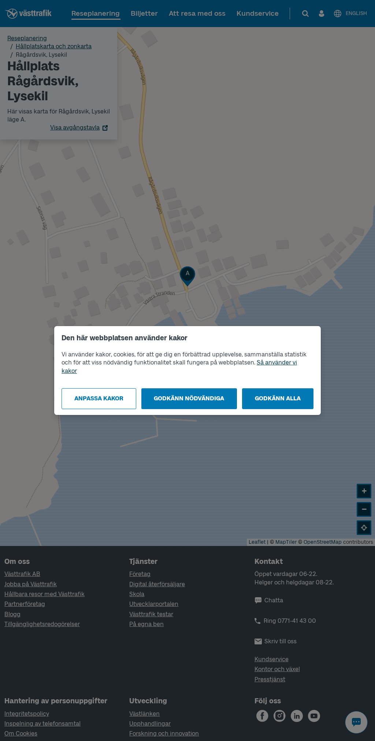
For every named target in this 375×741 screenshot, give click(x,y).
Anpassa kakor (98, 398)
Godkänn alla (278, 398)
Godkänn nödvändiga (189, 398)
